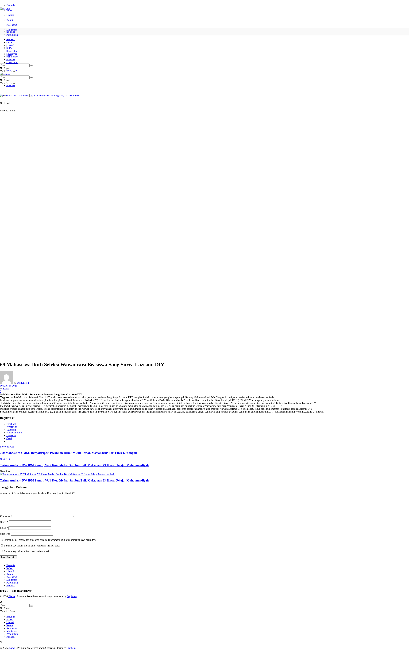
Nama (4, 522)
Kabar (9, 42)
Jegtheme (72, 596)
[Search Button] (31, 65)
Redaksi (10, 85)
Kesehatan (11, 24)
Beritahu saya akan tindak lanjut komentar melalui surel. (32, 545)
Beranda (10, 5)
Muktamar (11, 54)
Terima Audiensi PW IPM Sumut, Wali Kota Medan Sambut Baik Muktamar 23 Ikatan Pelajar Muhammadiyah (74, 480)
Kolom (9, 20)
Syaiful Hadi (23, 382)
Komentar (6, 516)
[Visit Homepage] (5, 9)
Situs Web (5, 533)
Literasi (10, 15)
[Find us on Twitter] (1, 602)
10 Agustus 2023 (8, 385)
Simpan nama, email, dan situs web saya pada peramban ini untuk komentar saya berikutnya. (50, 539)
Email (4, 528)
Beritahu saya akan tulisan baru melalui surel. (26, 551)
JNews (11, 596)
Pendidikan (12, 56)
